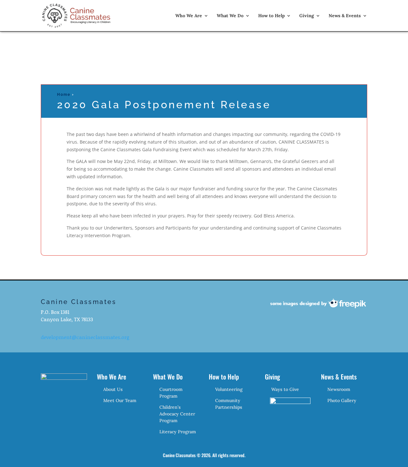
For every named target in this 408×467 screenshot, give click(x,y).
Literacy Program (177, 432)
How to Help (271, 15)
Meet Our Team (119, 400)
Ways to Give (285, 389)
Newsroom (338, 389)
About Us (113, 389)
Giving (306, 15)
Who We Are (188, 15)
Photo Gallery (341, 400)
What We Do (230, 15)
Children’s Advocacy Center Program (177, 413)
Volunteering (229, 389)
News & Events (345, 15)
